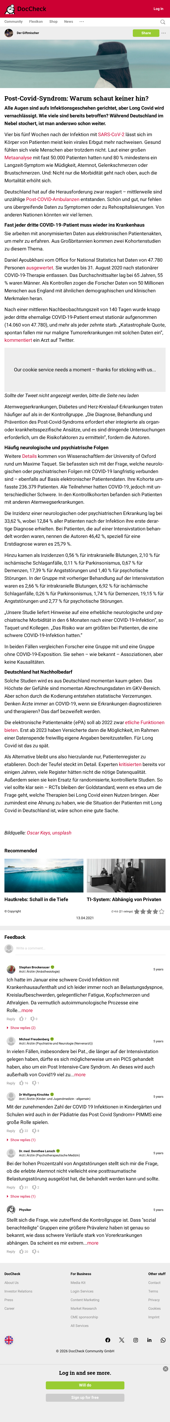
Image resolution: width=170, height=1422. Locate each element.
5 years (158, 969)
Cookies (154, 1308)
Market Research (84, 1308)
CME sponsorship (84, 1317)
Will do (85, 1385)
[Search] (162, 22)
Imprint (153, 1317)
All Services (80, 1326)
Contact (154, 1283)
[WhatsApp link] (163, 1340)
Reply (11, 1019)
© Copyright (12, 911)
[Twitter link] (121, 1340)
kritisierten (130, 764)
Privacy (154, 1300)
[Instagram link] (135, 1340)
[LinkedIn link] (149, 1340)
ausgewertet (39, 267)
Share (146, 33)
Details (29, 456)
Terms (153, 1291)
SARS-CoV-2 (111, 134)
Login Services (82, 1291)
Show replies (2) (22, 1028)
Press (8, 1300)
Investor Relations (18, 1291)
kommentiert (18, 340)
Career (9, 1308)
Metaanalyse (18, 157)
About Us (11, 1283)
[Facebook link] (107, 1340)
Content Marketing (85, 1300)
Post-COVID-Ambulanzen (52, 199)
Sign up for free (85, 1397)
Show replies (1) (22, 1140)
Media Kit (78, 1283)
